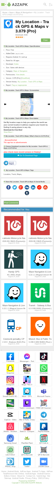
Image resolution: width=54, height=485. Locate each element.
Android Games (43, 474)
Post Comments (11, 203)
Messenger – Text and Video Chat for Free (26, 363)
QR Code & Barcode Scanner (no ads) (44, 445)
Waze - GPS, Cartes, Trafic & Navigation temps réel (27, 399)
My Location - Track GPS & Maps (30, 82)
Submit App (41, 476)
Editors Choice (10, 476)
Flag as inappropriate (19, 85)
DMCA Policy (43, 478)
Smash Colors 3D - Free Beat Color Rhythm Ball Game (10, 398)
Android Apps (30, 474)
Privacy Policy (31, 478)
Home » (5, 12)
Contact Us (30, 476)
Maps (19, 174)
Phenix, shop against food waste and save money (10, 468)
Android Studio (18, 478)
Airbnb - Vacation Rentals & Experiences (10, 433)
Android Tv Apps (38, 471)
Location (7, 174)
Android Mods (13, 471)
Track (13, 174)
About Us (21, 476)
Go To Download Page (28, 155)
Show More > (8, 132)
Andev (16, 64)
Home (3, 471)
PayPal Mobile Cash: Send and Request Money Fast (43, 434)
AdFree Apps (25, 471)
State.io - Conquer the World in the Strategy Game (27, 433)
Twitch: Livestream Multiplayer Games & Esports (26, 410)
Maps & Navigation (20, 71)
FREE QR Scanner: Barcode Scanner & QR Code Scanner (43, 410)
